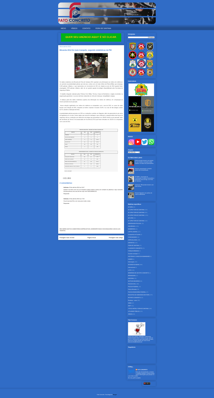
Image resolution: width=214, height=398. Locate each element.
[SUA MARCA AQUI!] (91, 41)
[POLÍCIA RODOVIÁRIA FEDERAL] (150, 58)
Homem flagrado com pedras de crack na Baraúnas (143, 193)
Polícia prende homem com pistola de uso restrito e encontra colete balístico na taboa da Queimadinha (144, 162)
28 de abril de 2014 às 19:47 (76, 187)
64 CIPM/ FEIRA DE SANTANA (136, 209)
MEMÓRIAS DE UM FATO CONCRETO (138, 273)
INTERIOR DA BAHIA (133, 264)
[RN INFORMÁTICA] (135, 113)
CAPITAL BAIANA (132, 231)
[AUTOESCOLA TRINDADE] (135, 131)
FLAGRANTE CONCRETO (135, 248)
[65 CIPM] (141, 58)
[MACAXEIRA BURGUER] (147, 131)
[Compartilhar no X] (67, 178)
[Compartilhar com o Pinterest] (70, 178)
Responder (66, 193)
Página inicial (91, 237)
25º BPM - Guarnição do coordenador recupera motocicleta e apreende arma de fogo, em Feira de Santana (144, 179)
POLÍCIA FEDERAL (133, 286)
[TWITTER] (144, 144)
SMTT (129, 305)
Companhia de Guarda (134, 234)
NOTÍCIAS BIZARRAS (134, 281)
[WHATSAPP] (151, 144)
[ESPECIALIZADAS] (132, 58)
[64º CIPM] (141, 50)
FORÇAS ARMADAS (133, 251)
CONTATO (86, 28)
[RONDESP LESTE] (132, 50)
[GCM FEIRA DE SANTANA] (133, 67)
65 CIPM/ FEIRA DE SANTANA (136, 212)
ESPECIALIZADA (132, 240)
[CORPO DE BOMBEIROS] (132, 76)
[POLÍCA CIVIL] (150, 76)
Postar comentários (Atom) (93, 243)
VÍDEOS (74, 28)
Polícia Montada (132, 289)
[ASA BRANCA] (150, 50)
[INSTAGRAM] (131, 144)
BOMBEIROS (131, 229)
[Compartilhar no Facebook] (68, 178)
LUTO (129, 270)
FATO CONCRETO (142, 369)
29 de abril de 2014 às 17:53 (76, 198)
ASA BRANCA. (132, 226)
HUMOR (130, 259)
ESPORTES (131, 242)
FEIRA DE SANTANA (103, 28)
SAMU (129, 303)
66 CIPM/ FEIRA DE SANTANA (136, 215)
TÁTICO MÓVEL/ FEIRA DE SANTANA (138, 308)
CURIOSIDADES (132, 237)
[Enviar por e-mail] (64, 178)
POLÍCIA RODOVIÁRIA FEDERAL (137, 292)
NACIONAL (131, 278)
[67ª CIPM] (141, 76)
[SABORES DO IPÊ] (141, 95)
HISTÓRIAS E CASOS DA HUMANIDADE (139, 256)
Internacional (131, 267)
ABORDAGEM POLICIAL (134, 223)
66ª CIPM (130, 218)
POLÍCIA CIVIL (132, 284)
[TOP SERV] (147, 113)
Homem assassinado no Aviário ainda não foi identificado (143, 169)
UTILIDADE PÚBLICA (133, 311)
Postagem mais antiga (116, 237)
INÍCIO (63, 28)
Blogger (115, 394)
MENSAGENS (131, 275)
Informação (131, 262)
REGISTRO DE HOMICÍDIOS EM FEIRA (138, 294)
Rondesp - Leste (132, 300)
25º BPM (130, 207)
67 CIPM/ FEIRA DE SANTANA (136, 220)
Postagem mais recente (67, 237)
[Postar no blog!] (65, 178)
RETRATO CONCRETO (134, 297)
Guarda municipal (132, 253)
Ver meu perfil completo (134, 378)
